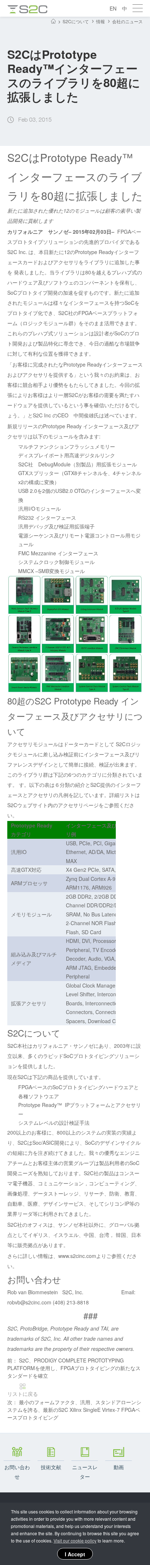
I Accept (75, 1554)
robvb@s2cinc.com (29, 1302)
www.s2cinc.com (77, 1255)
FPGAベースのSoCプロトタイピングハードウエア (76, 1087)
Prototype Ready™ (40, 1104)
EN (113, 8)
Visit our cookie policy (75, 1540)
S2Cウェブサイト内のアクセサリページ (53, 805)
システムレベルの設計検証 (48, 1122)
